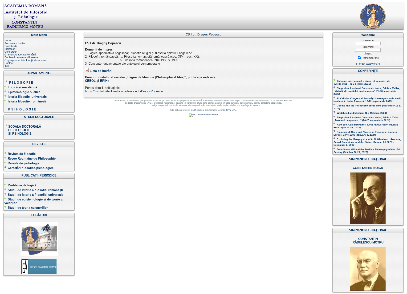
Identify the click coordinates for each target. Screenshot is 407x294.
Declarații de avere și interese (21, 57)
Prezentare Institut (14, 43)
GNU (228, 110)
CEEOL (90, 80)
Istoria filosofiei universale (27, 96)
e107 (193, 110)
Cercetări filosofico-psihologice (30, 168)
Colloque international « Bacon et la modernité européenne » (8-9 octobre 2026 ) (362, 82)
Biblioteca (9, 48)
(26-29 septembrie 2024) (376, 120)
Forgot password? (368, 63)
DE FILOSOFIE (17, 130)
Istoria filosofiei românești (27, 101)
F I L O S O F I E (21, 82)
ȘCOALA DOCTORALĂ (25, 126)
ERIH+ (104, 80)
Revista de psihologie (23, 163)
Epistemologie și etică (24, 92)
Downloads (10, 46)
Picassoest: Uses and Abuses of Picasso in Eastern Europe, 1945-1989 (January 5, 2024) (365, 133)
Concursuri (10, 51)
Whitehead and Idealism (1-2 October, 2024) (362, 113)
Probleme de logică (22, 185)
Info (6, 65)
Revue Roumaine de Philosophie (32, 158)
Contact (8, 63)
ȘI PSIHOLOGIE (18, 133)
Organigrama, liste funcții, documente (25, 60)
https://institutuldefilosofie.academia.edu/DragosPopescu (124, 91)
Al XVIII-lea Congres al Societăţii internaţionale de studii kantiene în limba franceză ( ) (367, 99)
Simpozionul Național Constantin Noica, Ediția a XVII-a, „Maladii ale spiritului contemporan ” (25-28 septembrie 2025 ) (367, 91)
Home (7, 40)
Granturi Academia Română (20, 54)
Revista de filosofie (22, 154)
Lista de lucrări (101, 71)
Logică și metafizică (22, 87)
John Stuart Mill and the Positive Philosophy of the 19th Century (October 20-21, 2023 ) (367, 150)
